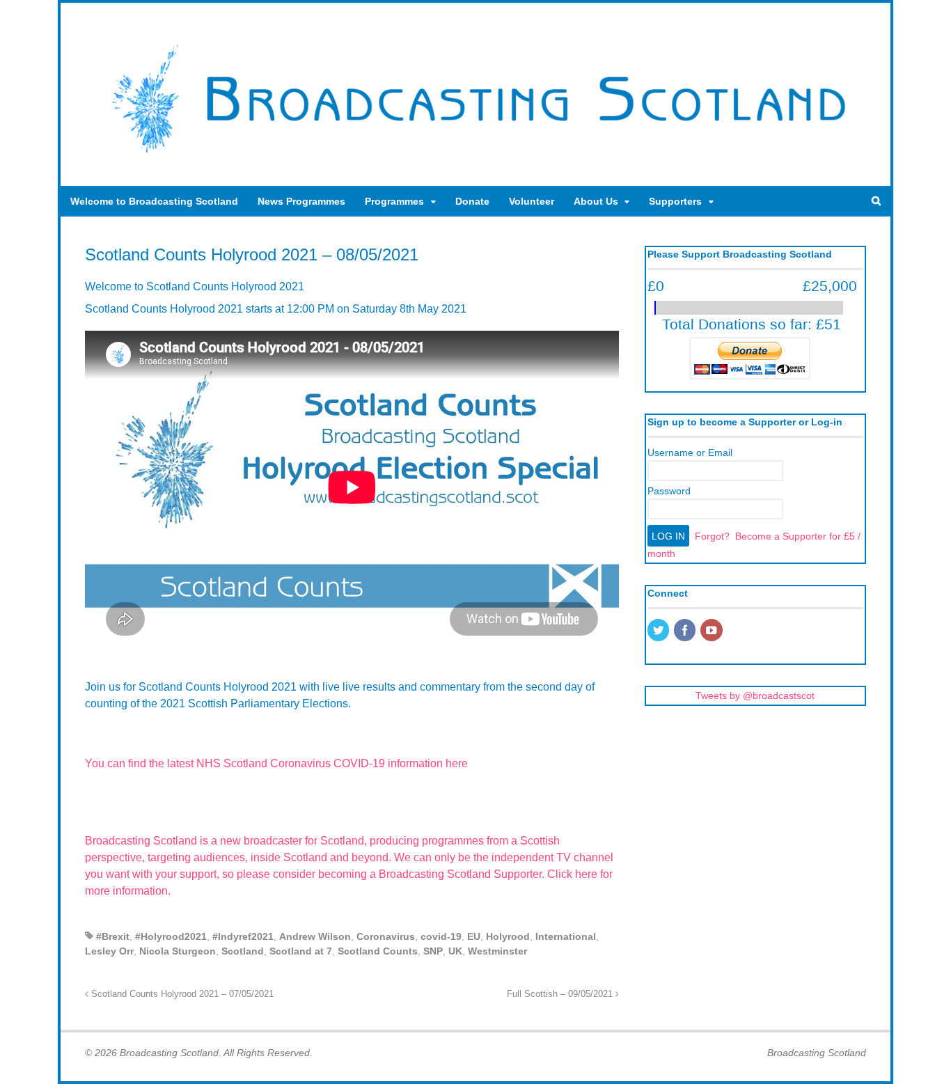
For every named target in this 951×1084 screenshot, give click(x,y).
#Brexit (112, 936)
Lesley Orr (109, 951)
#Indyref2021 (243, 936)
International (565, 936)
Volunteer (531, 201)
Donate (472, 201)
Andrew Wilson (315, 936)
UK (455, 951)
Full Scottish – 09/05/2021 (561, 994)
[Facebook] (686, 631)
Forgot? (712, 536)
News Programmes (301, 201)
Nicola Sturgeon (177, 951)
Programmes (394, 201)
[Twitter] (659, 631)
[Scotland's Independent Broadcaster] (475, 157)
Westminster (497, 951)
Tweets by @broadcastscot (755, 695)
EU (473, 936)
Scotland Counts (378, 951)
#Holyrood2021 (171, 936)
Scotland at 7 (300, 951)
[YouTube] (712, 631)
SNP (433, 951)
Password (669, 490)
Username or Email (689, 452)
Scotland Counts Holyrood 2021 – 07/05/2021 (181, 994)
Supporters (675, 201)
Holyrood (508, 936)
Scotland (242, 951)
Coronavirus (385, 936)
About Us (596, 201)
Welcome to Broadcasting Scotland (154, 201)
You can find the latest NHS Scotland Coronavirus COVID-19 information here (276, 763)
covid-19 (441, 936)
